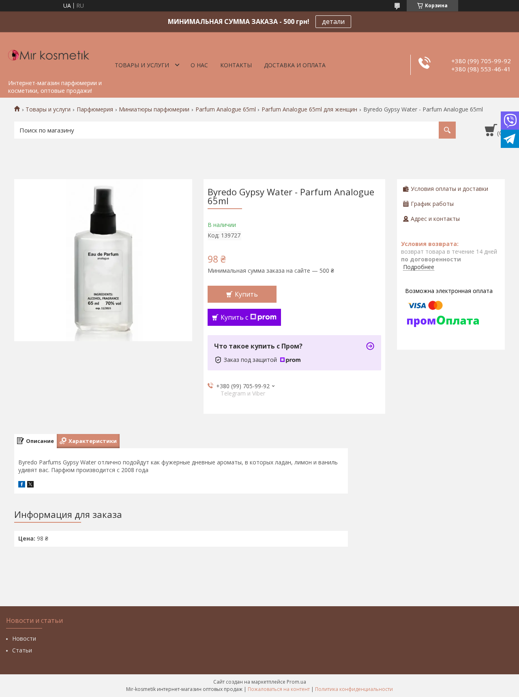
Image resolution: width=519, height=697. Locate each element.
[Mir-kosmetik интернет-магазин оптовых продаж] (48, 54)
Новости (24, 638)
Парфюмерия (95, 109)
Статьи (22, 650)
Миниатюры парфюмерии (154, 109)
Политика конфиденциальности (354, 689)
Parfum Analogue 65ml (225, 109)
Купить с (234, 317)
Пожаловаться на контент (279, 689)
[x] (30, 485)
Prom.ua (296, 681)
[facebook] (21, 485)
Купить (246, 294)
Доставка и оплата (295, 65)
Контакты (236, 65)
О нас (199, 65)
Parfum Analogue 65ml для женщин (309, 109)
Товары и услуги (142, 65)
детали (333, 21)
